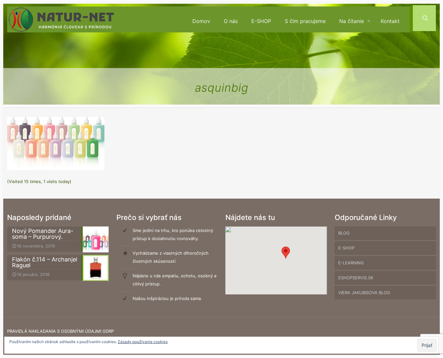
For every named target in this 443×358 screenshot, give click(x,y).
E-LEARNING (351, 262)
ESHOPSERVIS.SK (355, 277)
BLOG (344, 233)
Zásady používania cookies (143, 341)
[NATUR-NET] (61, 19)
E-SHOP (346, 247)
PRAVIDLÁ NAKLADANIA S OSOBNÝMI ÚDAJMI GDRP (60, 331)
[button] (285, 253)
